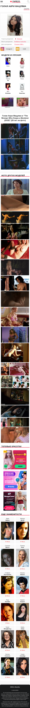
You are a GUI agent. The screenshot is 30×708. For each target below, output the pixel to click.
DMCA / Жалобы (15, 687)
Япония (19, 39)
